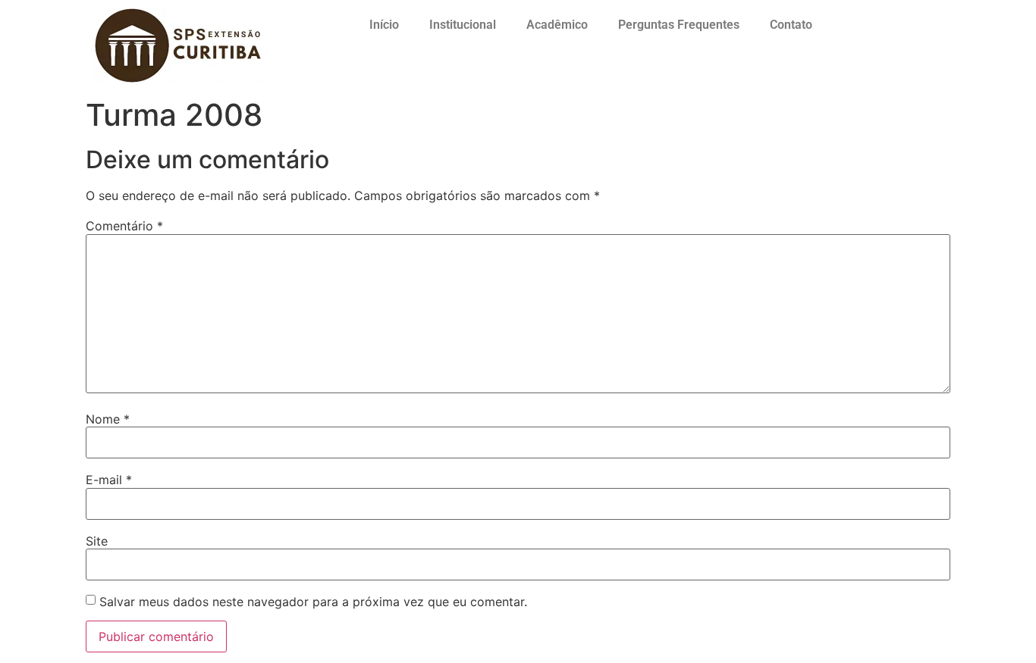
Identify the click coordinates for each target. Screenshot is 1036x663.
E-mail (109, 480)
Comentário (124, 226)
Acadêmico (557, 24)
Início (384, 24)
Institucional (462, 24)
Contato (791, 24)
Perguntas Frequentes (678, 24)
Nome (108, 419)
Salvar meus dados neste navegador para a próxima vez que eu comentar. (313, 602)
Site (97, 541)
